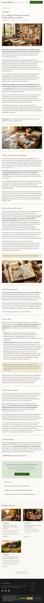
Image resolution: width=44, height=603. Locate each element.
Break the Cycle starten (36, 2)
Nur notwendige (37, 598)
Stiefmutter (11, 442)
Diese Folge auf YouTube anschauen (18, 455)
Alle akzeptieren (22, 598)
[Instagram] (2, 591)
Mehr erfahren (10, 600)
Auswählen (30, 598)
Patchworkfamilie (6, 75)
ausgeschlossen (9, 88)
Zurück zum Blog (6, 8)
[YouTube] (9, 591)
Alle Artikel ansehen (21, 572)
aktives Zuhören (27, 353)
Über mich (16, 2)
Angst (31, 183)
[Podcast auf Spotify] (6, 591)
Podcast (22, 2)
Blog (27, 2)
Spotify (3, 120)
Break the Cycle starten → (22, 474)
